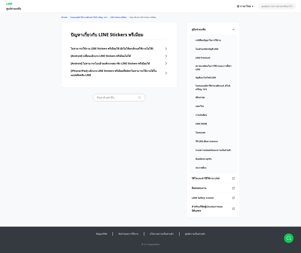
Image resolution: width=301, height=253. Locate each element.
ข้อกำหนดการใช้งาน (128, 233)
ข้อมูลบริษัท (101, 233)
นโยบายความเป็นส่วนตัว (162, 233)
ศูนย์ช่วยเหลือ (13, 8)
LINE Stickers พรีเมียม (118, 17)
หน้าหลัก (64, 17)
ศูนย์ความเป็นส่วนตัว (195, 233)
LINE (9, 3)
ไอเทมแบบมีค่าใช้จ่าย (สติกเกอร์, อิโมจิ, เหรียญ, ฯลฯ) (88, 17)
